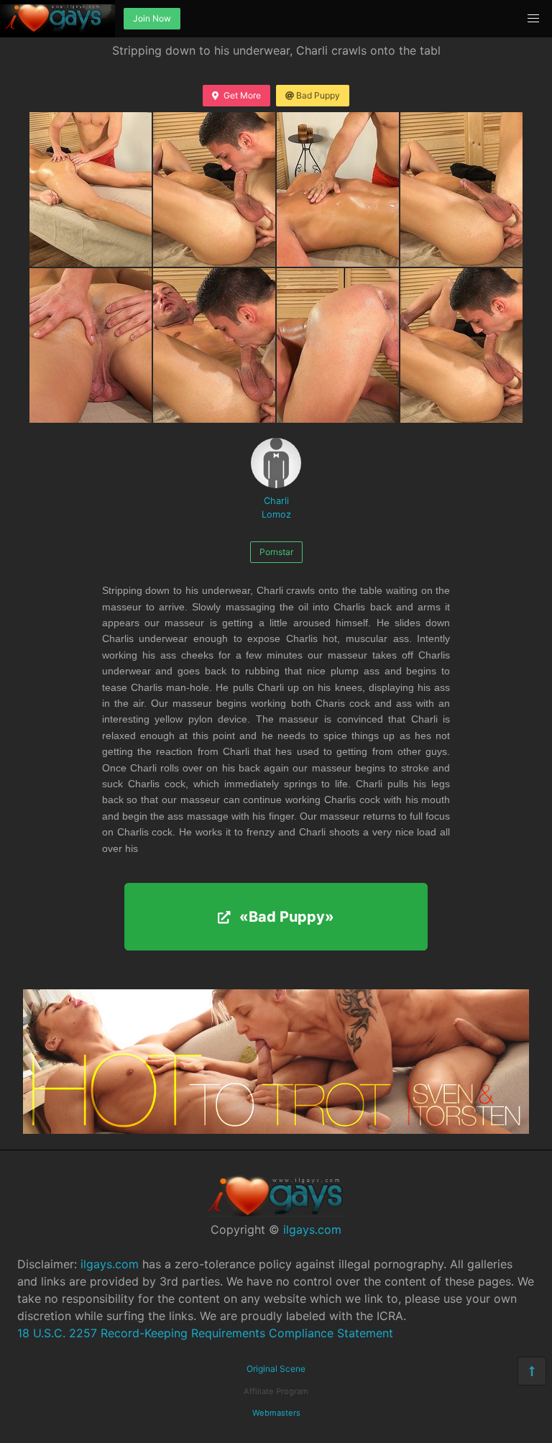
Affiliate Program (276, 1391)
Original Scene (276, 1368)
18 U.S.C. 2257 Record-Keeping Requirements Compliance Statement (205, 1333)
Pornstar (276, 551)
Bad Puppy (318, 95)
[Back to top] (532, 1371)
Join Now (152, 18)
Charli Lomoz (276, 507)
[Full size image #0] (90, 189)
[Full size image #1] (214, 189)
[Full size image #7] (461, 345)
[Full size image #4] (90, 345)
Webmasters (276, 1413)
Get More (242, 95)
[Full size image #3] (461, 189)
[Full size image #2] (338, 189)
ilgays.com (312, 1229)
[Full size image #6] (338, 345)
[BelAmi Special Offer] (276, 1129)
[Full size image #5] (214, 345)
